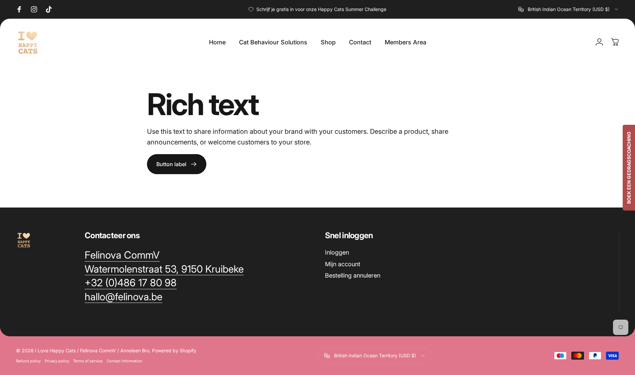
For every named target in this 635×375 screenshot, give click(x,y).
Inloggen (337, 252)
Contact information (124, 361)
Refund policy (28, 361)
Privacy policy (57, 361)
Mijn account (342, 264)
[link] (122, 255)
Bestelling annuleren (352, 275)
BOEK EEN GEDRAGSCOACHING (629, 167)
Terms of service (88, 361)
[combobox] (568, 9)
